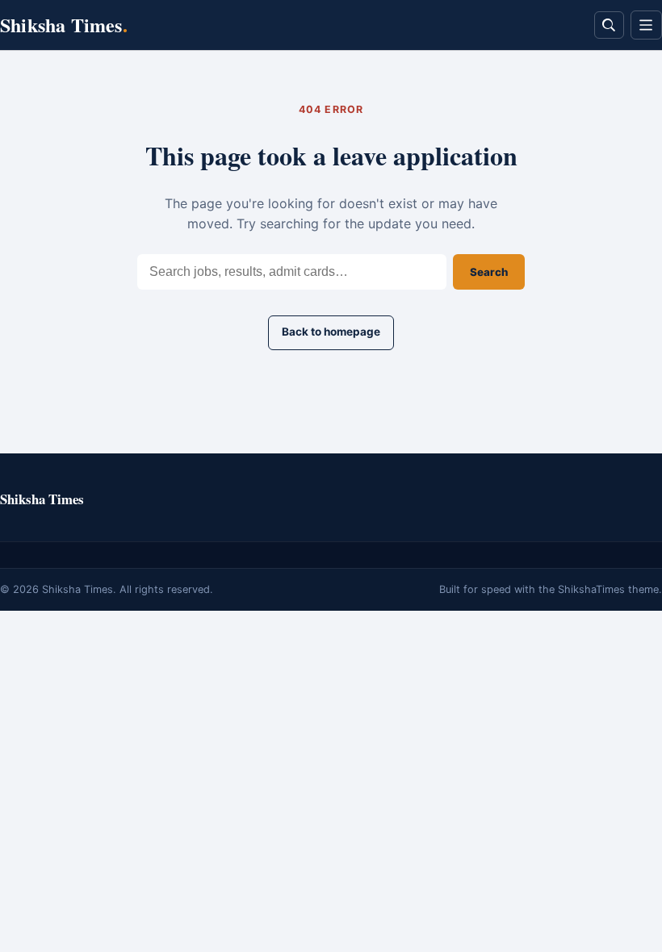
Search (489, 271)
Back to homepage (331, 331)
